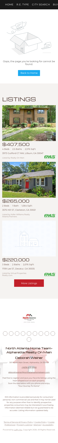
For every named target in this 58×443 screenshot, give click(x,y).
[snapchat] (47, 333)
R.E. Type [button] (23, 4)
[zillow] (23, 333)
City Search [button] (41, 4)
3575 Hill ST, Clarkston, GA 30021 (19, 210)
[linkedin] (11, 333)
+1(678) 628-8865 (29, 367)
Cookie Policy (41, 422)
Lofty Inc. (18, 430)
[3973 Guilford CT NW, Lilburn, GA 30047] (29, 123)
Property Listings (24, 425)
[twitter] (17, 333)
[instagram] (29, 333)
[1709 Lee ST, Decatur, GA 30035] (29, 238)
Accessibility (48, 425)
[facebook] (5, 333)
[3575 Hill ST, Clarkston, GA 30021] (29, 180)
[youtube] (35, 333)
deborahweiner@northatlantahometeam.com (29, 372)
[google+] (29, 339)
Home (9, 4)
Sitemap (37, 425)
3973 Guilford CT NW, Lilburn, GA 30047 (22, 153)
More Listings (29, 283)
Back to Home (29, 73)
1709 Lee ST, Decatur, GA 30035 (18, 268)
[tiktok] (41, 333)
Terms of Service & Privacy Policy (18, 422)
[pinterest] (53, 333)
